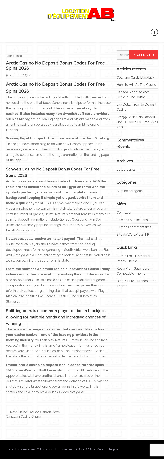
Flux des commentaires (134, 227)
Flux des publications (132, 220)
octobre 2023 (127, 169)
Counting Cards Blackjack (135, 77)
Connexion (124, 212)
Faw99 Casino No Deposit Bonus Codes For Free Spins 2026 (137, 122)
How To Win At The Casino (136, 85)
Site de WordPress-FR (133, 234)
